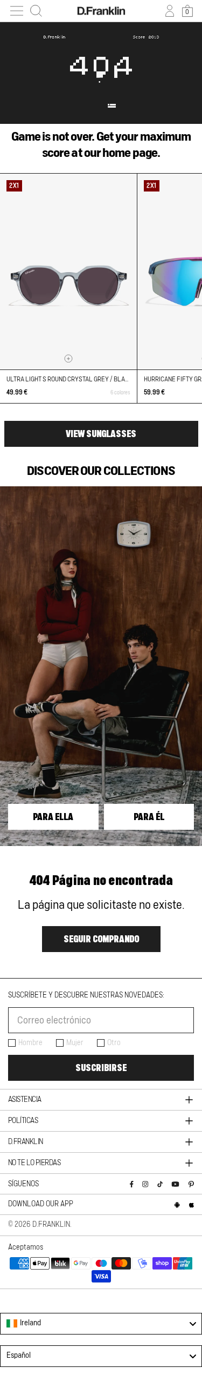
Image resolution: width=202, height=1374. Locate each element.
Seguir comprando (101, 939)
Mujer (74, 1043)
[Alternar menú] (16, 10)
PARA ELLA (53, 817)
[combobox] (101, 1324)
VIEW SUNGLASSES (101, 434)
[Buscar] (36, 10)
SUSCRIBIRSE (101, 1068)
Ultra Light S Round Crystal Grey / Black (69, 379)
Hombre (30, 1043)
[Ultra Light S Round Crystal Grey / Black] (68, 271)
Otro (114, 1043)
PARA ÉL (149, 817)
